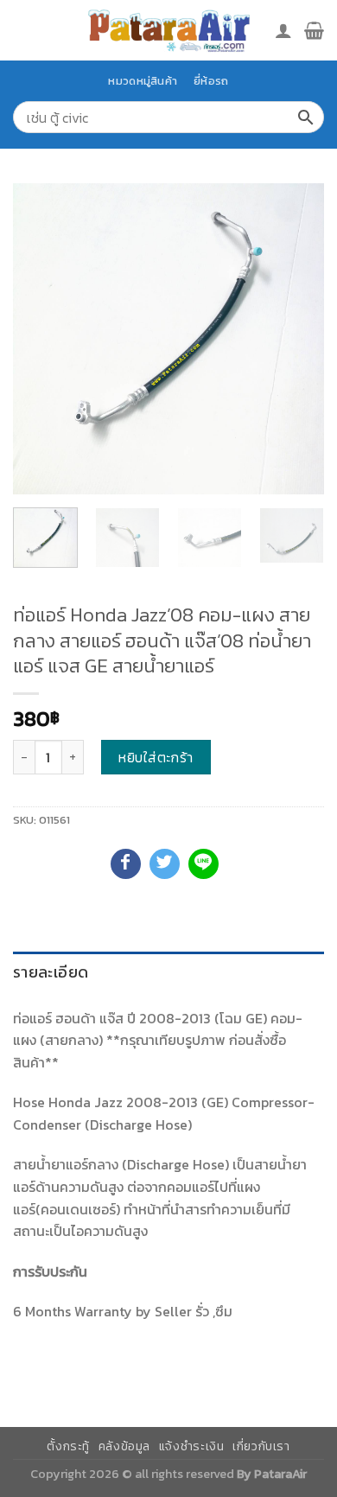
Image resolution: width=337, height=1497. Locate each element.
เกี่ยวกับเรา (261, 1446)
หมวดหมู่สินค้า (142, 81)
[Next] (296, 339)
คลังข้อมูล (124, 1446)
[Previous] (40, 339)
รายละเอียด (50, 972)
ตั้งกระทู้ (68, 1446)
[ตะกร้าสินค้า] (314, 30)
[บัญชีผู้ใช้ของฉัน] (283, 30)
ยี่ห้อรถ (211, 81)
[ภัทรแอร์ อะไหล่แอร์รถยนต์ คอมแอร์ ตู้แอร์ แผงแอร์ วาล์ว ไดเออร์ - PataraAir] (168, 30)
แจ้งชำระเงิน (192, 1446)
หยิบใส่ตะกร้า (156, 757)
